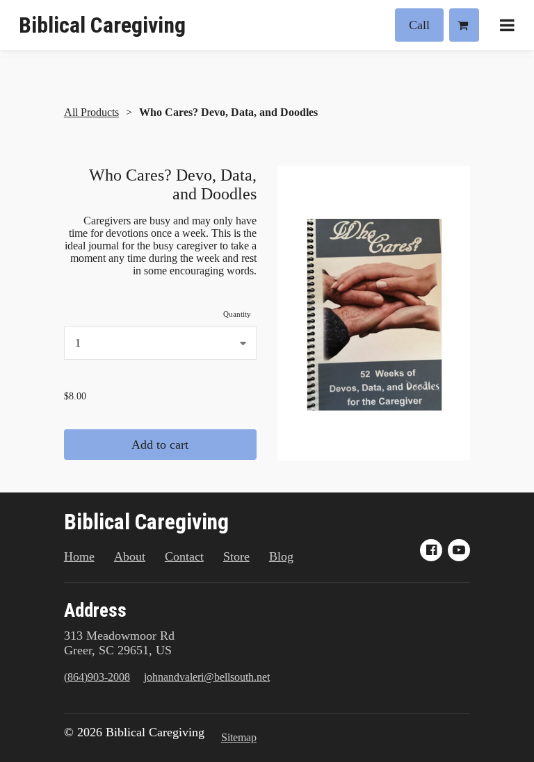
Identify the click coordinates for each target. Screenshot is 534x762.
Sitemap (239, 737)
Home (79, 556)
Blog (281, 556)
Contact (184, 556)
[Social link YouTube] (459, 550)
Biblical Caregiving (102, 25)
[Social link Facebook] (431, 550)
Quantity (237, 314)
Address (95, 610)
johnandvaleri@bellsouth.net (207, 677)
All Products (91, 112)
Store (236, 556)
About (129, 556)
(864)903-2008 (97, 677)
